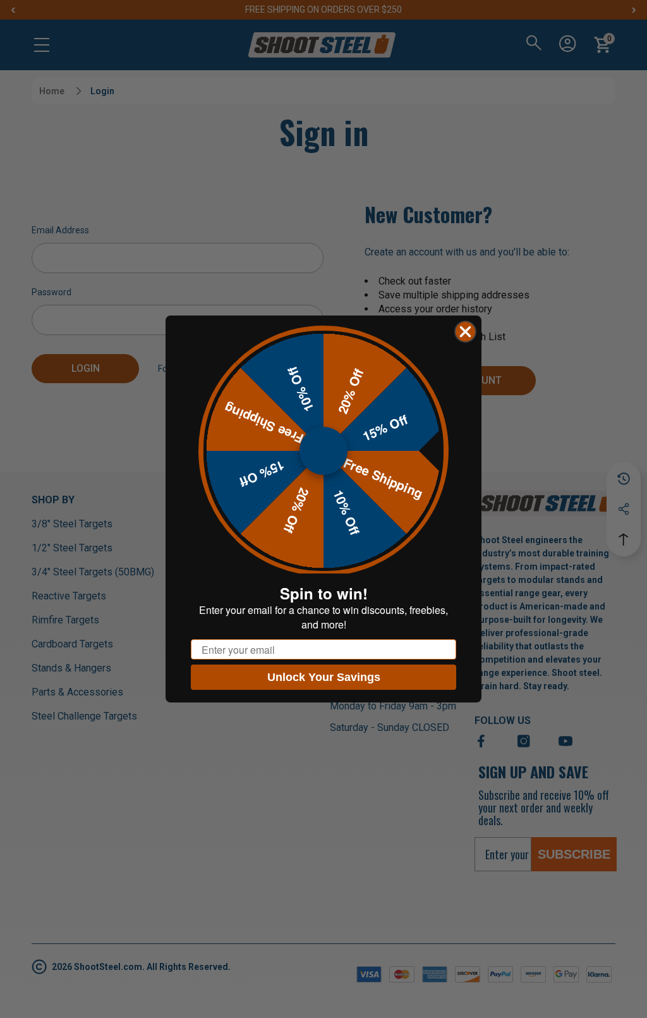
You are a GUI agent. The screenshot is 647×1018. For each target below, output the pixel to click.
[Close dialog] (465, 332)
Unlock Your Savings (323, 677)
